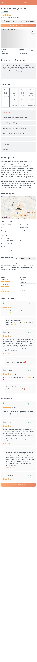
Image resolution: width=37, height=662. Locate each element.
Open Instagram (9, 249)
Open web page (9, 246)
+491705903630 (8, 243)
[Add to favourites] (33, 31)
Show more (7, 75)
